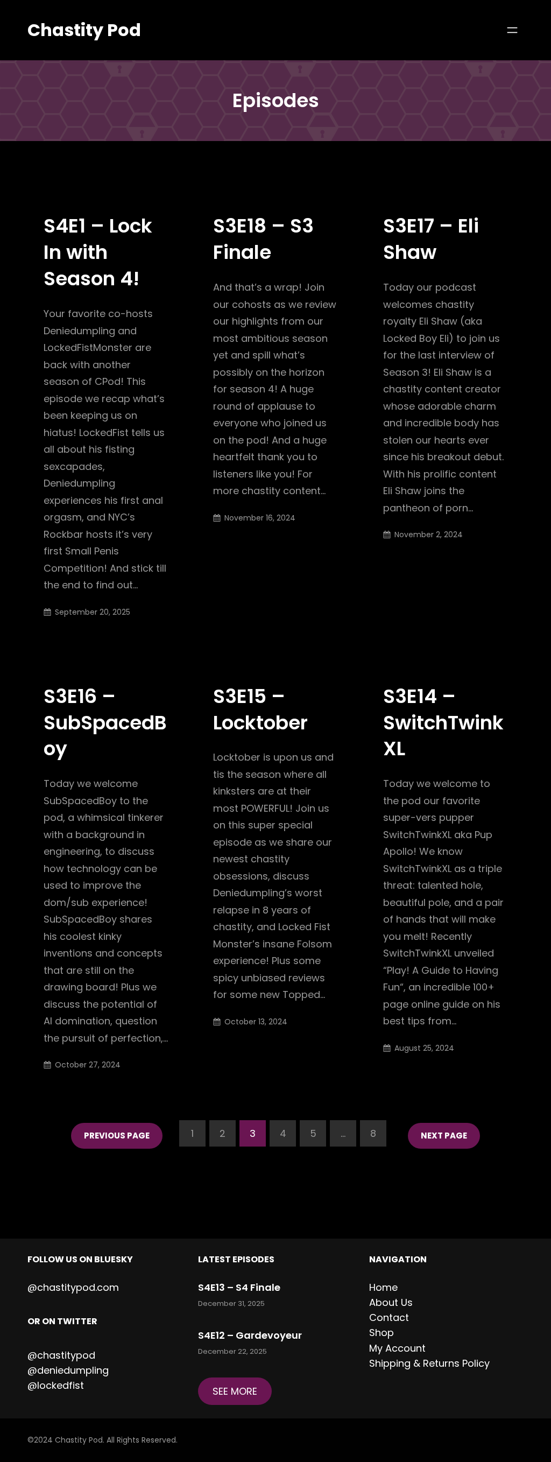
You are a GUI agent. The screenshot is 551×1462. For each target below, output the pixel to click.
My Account (397, 1348)
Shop (381, 1332)
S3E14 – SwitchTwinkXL (443, 723)
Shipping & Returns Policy (429, 1363)
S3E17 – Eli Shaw (431, 239)
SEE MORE (235, 1391)
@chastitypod (61, 1355)
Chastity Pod (84, 30)
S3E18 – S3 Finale (263, 239)
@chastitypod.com (73, 1287)
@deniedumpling (68, 1370)
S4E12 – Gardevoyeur (250, 1335)
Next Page (444, 1135)
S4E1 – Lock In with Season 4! (98, 252)
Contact (389, 1317)
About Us (391, 1302)
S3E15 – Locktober (260, 710)
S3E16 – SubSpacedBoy (105, 723)
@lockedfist (55, 1385)
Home (383, 1287)
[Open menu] (512, 30)
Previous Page (117, 1135)
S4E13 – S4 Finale (239, 1287)
